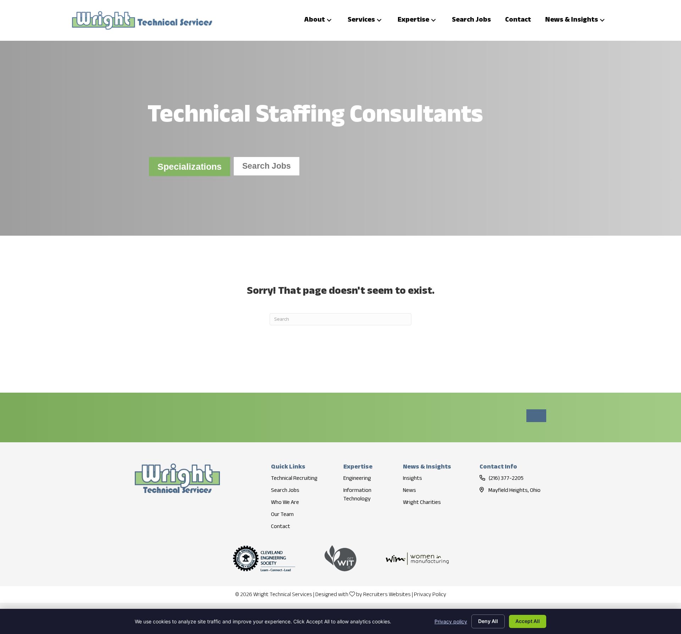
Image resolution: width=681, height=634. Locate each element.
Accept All (527, 621)
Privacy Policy (430, 594)
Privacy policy (450, 621)
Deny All (488, 621)
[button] (329, 20)
